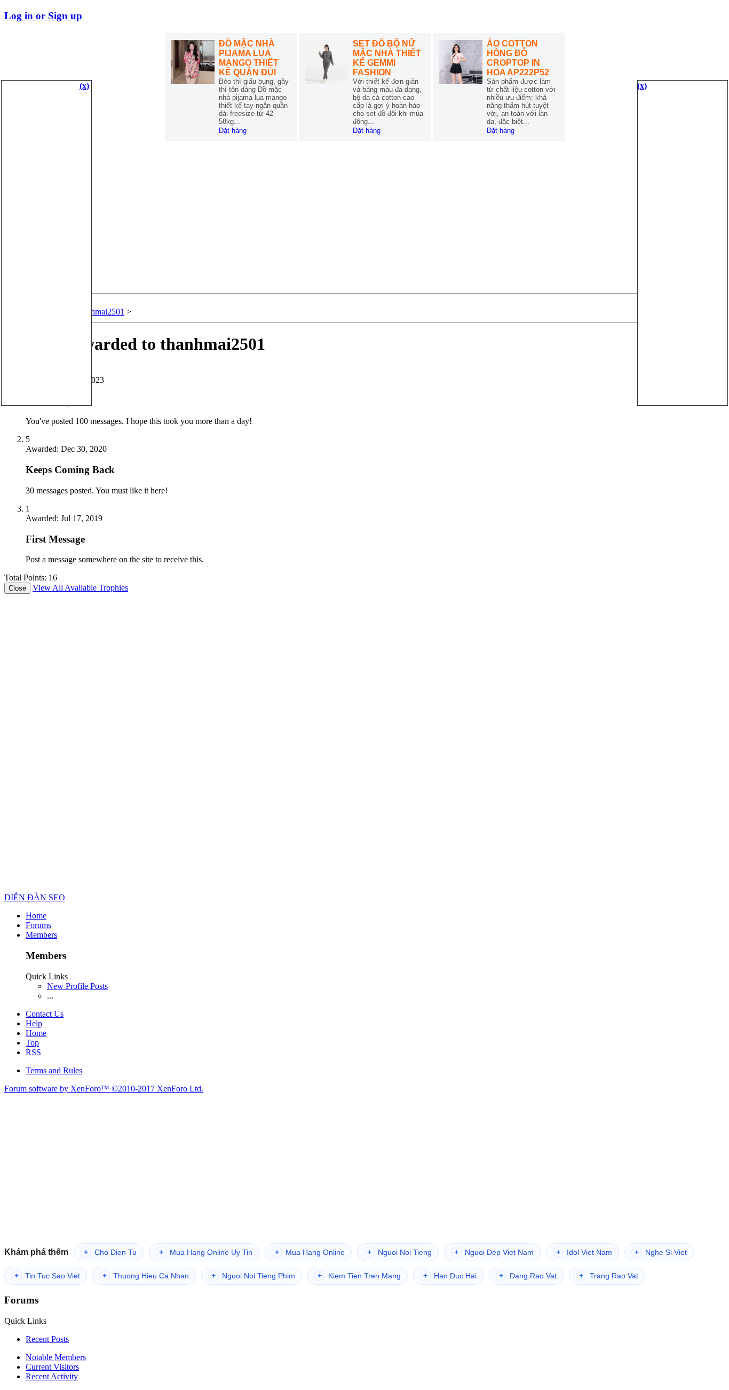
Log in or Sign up (43, 15)
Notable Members (56, 1357)
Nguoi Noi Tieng (399, 1252)
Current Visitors (52, 1366)
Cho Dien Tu (110, 1252)
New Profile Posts (77, 986)
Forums (38, 925)
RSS (33, 1052)
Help (34, 1023)
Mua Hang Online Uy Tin (205, 1252)
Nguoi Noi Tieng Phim (253, 1275)
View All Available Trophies (80, 587)
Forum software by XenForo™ (103, 1088)
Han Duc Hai (450, 1275)
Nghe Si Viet (661, 1252)
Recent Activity (52, 1376)
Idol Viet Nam (584, 1252)
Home (36, 915)
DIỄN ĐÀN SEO (34, 897)
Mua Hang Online (310, 1252)
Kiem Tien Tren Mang (359, 1275)
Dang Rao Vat (528, 1275)
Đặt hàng (233, 131)
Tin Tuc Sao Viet (47, 1275)
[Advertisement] (364, 218)
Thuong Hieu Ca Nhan (145, 1275)
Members (41, 934)
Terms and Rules (54, 1070)
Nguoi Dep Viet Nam (494, 1252)
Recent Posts (47, 1339)
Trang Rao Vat (608, 1275)
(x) (84, 85)
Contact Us (45, 1013)
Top (32, 1042)
